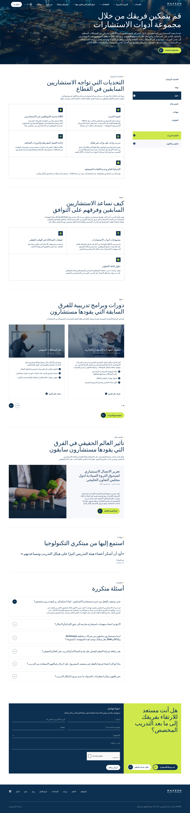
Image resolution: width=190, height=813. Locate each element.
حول (25, 791)
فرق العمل (43, 791)
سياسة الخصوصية (15, 806)
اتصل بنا (16, 4)
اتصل (18, 791)
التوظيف (83, 791)
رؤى (33, 791)
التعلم (74, 791)
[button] (136, 4)
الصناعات (54, 791)
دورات (65, 791)
